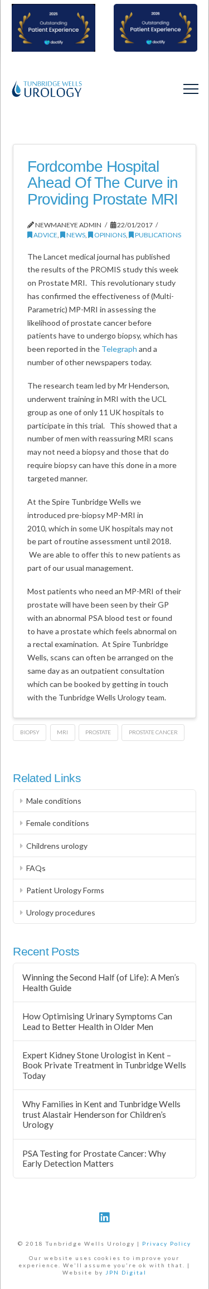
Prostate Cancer (153, 732)
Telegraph (119, 349)
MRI (62, 732)
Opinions (109, 235)
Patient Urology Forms (65, 890)
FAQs (36, 868)
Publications (157, 235)
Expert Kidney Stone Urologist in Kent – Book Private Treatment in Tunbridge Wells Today (104, 1065)
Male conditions (53, 800)
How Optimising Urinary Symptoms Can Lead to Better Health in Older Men (97, 1021)
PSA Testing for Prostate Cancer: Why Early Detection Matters (94, 1158)
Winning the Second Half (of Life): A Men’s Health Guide (100, 982)
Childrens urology (57, 845)
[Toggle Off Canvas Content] (190, 89)
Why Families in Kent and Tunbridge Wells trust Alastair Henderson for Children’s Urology (101, 1114)
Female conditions (57, 823)
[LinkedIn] (104, 1217)
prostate (98, 732)
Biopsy (30, 732)
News (75, 235)
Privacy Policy (166, 1243)
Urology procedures (60, 912)
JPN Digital (126, 1272)
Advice (44, 235)
